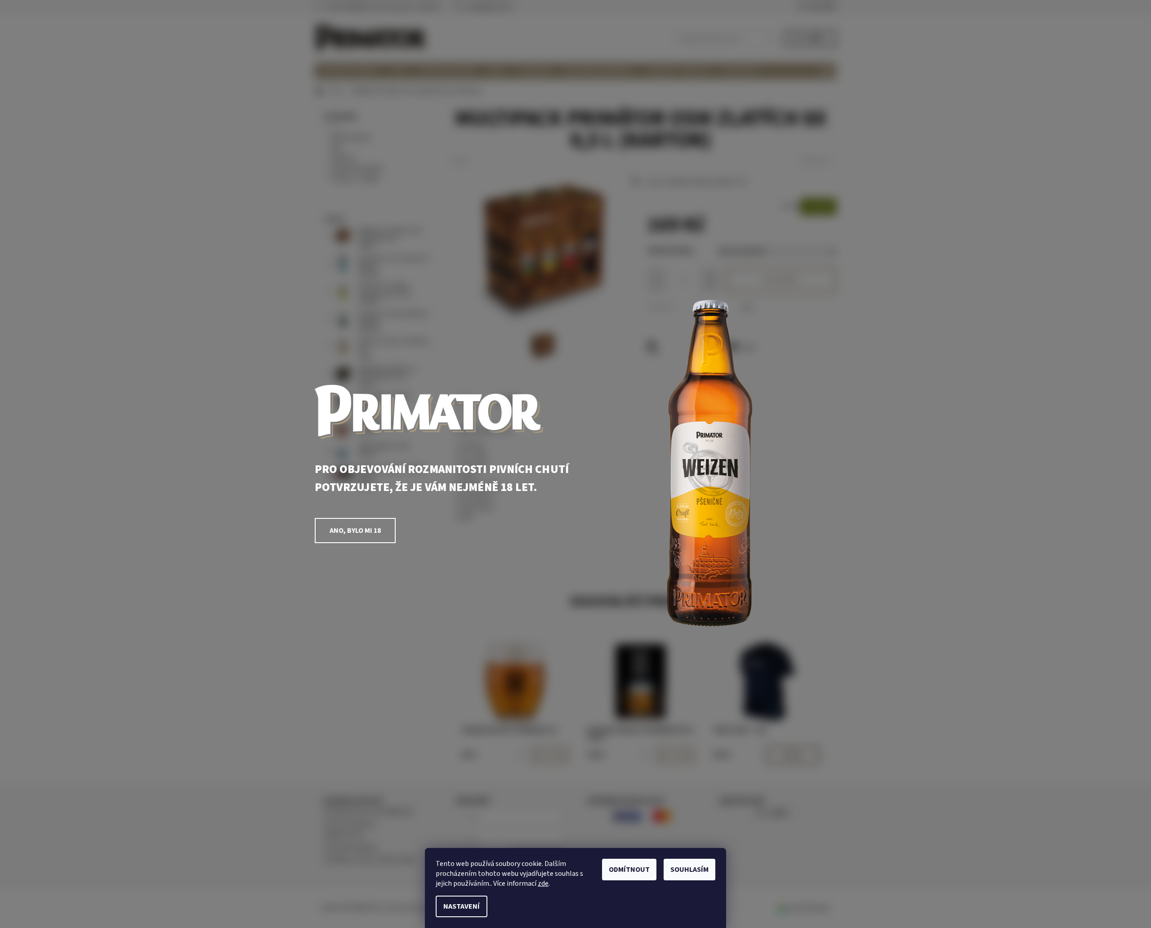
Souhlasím (689, 869)
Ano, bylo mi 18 (355, 530)
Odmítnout (629, 869)
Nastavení (461, 906)
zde (543, 883)
